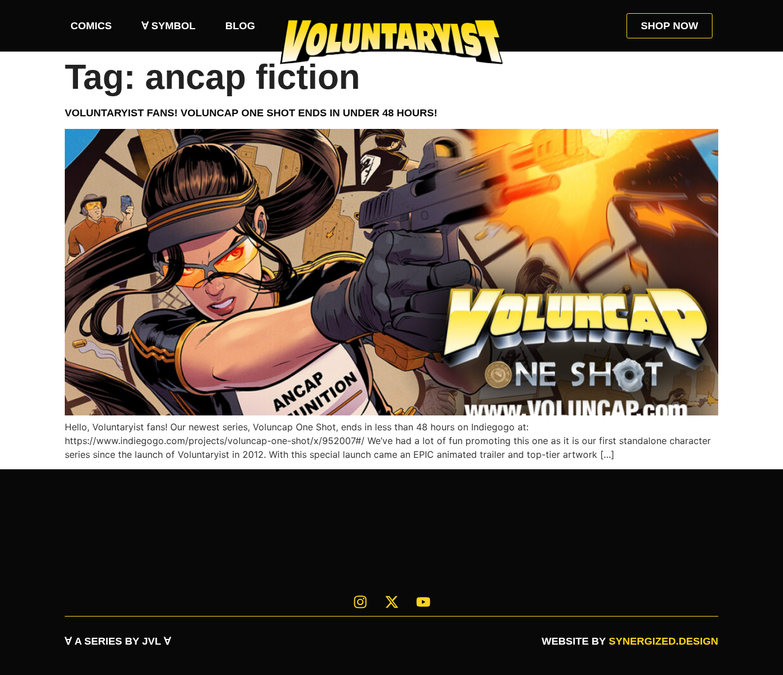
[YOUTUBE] (423, 601)
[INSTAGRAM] (360, 601)
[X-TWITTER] (391, 601)
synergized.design (663, 641)
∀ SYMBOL (168, 26)
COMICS (91, 26)
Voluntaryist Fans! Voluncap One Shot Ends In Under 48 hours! (251, 113)
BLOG (240, 26)
